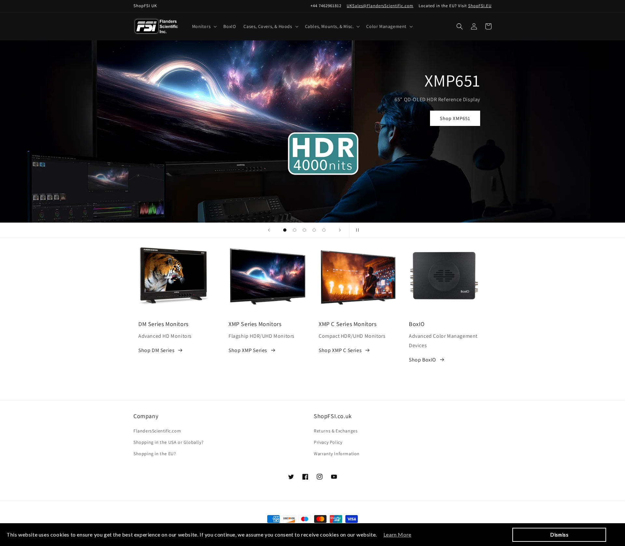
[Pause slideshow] (356, 230)
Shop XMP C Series (340, 350)
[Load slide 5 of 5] (324, 230)
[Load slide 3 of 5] (304, 230)
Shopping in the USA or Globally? (168, 442)
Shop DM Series (156, 350)
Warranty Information (337, 454)
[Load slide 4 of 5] (314, 230)
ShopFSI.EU (480, 5)
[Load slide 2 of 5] (294, 230)
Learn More (397, 534)
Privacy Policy (328, 442)
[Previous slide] (269, 230)
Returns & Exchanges (335, 431)
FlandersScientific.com (157, 431)
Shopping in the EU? (154, 454)
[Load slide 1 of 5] (285, 230)
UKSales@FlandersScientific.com (380, 5)
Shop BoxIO (422, 359)
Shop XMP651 (455, 118)
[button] (204, 26)
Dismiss (559, 535)
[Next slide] (340, 230)
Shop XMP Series (248, 350)
